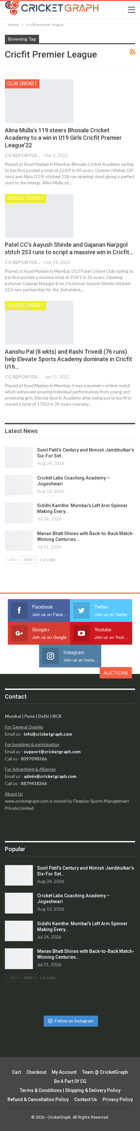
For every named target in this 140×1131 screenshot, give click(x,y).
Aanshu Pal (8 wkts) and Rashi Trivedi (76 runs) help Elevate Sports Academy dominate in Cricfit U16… (68, 359)
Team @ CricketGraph (105, 1072)
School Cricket (25, 198)
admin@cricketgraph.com (50, 776)
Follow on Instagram (74, 1020)
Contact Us (85, 1099)
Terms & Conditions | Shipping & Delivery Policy (70, 1090)
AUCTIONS (116, 673)
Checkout (36, 1072)
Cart (16, 1072)
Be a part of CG (70, 1081)
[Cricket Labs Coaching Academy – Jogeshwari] (19, 485)
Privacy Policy (118, 1099)
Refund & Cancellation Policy (38, 1099)
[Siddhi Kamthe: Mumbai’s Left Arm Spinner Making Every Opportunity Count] (19, 513)
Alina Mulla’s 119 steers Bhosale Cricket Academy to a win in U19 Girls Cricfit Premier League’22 (63, 138)
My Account (64, 1072)
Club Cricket (22, 83)
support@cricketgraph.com (52, 751)
